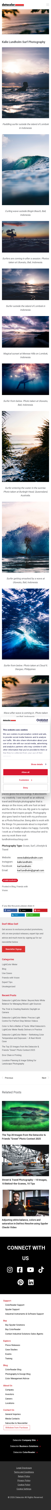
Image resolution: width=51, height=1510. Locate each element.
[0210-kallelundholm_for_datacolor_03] (25, 169)
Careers (8, 1398)
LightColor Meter (9, 964)
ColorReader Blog (13, 1369)
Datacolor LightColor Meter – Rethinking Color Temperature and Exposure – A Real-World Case (23, 1038)
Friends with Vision (10, 977)
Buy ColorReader (13, 1329)
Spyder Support (12, 1309)
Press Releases (12, 1345)
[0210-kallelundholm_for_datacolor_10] (25, 691)
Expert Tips (7, 982)
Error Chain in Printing (11, 1055)
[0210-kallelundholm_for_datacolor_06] (25, 446)
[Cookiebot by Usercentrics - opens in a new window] (36, 720)
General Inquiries (13, 1414)
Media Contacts (12, 1418)
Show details (37, 764)
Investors (9, 1394)
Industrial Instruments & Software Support (24, 1314)
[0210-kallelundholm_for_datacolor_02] (25, 237)
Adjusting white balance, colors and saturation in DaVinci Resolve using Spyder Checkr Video (25, 1223)
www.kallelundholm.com (30, 857)
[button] (10, 910)
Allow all (25, 772)
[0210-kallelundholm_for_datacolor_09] (25, 624)
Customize (24, 780)
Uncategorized (8, 986)
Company (9, 1390)
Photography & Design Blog (17, 1374)
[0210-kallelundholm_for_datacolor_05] (25, 332)
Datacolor (24, 1440)
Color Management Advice (17, 1378)
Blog (13, 886)
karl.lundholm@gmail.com (30, 870)
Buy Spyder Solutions (15, 1325)
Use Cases (7, 973)
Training (8, 1358)
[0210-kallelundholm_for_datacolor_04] (25, 284)
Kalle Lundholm (11, 880)
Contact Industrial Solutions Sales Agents (24, 1334)
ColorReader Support (14, 1305)
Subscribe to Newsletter (16, 1423)
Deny (25, 787)
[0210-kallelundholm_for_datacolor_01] (25, 82)
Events (8, 1354)
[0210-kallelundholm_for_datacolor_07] (25, 537)
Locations (9, 1403)
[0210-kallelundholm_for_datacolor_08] (25, 379)
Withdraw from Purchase (16, 1427)
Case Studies (11, 1349)
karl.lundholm (24, 866)
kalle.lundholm (24, 862)
